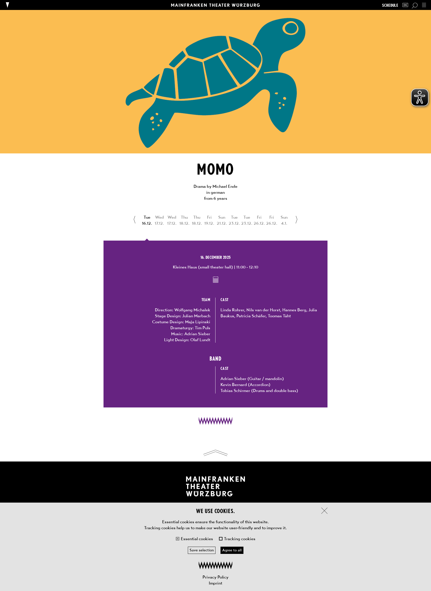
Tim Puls (202, 327)
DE (405, 5)
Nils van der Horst (263, 310)
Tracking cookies (239, 538)
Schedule (390, 5)
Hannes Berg (294, 310)
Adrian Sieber (197, 333)
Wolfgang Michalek (192, 310)
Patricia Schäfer (251, 316)
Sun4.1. (284, 220)
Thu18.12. (184, 220)
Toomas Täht (279, 316)
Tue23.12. (234, 220)
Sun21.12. (222, 220)
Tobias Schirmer (235, 390)
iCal (215, 279)
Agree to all (232, 550)
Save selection (202, 550)
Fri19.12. (209, 220)
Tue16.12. (147, 220)
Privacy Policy (215, 577)
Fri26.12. (259, 220)
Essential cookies (197, 538)
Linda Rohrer (232, 310)
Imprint (215, 583)
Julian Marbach (196, 316)
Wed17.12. (159, 220)
